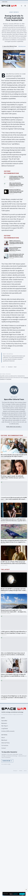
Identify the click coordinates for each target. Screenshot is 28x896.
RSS (9, 764)
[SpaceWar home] (9, 5)
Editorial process (22, 46)
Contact (3, 748)
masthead (9, 379)
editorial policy (15, 423)
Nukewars (4, 723)
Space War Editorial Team (10, 46)
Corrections (4, 745)
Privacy (15, 770)
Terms (20, 770)
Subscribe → (7, 760)
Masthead (4, 740)
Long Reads (4, 728)
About (3, 737)
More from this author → (14, 426)
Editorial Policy (5, 742)
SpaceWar (4, 720)
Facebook (10, 366)
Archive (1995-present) (7, 731)
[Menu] (25, 5)
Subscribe (4, 1)
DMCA (25, 770)
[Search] (21, 5)
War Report (4, 726)
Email (15, 366)
